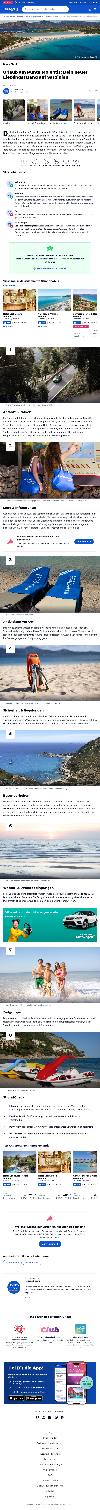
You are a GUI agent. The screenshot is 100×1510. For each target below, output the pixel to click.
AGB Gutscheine (50, 1480)
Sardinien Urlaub (23, 17)
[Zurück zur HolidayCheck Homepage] (10, 9)
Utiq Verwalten (50, 1470)
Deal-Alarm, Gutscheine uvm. (50, 1443)
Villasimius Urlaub (51, 17)
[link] (89, 9)
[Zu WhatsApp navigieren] (62, 1417)
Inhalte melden (50, 1438)
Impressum (50, 1496)
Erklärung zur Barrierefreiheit (50, 1486)
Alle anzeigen (9, 285)
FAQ (50, 1432)
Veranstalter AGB (50, 1448)
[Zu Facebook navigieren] (37, 1417)
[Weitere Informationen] (94, 333)
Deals (7, 3)
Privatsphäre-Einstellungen (50, 1464)
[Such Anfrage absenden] (66, 9)
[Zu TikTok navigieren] (50, 1417)
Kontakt (72, 3)
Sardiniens (71, 132)
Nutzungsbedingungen (50, 1454)
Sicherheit (50, 1491)
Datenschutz (50, 1459)
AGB (50, 1475)
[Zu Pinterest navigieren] (56, 1417)
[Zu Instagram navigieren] (44, 1417)
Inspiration (37, 17)
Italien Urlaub (9, 17)
